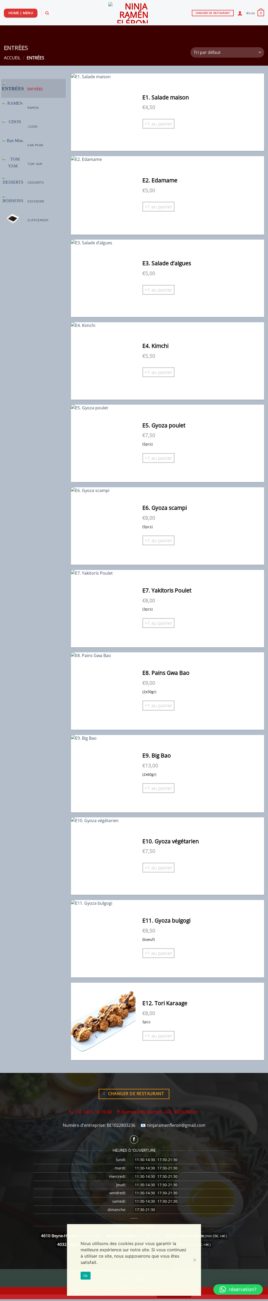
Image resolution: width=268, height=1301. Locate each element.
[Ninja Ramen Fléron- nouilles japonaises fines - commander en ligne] (134, 12)
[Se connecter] (240, 13)
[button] (255, 13)
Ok (85, 1276)
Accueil (12, 58)
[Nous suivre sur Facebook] (134, 1139)
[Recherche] (47, 13)
